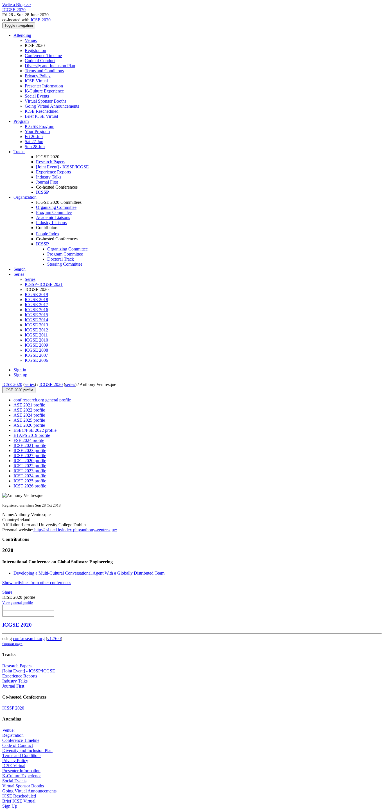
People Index (47, 233)
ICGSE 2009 (36, 345)
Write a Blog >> (16, 4)
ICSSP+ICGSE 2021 (44, 284)
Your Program (37, 131)
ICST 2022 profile (29, 465)
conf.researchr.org (29, 638)
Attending (22, 35)
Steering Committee (64, 264)
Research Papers (50, 161)
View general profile (17, 602)
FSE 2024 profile (28, 440)
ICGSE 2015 (36, 314)
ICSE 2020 (41, 19)
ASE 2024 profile (29, 415)
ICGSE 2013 (36, 324)
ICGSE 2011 (36, 335)
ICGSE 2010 (36, 340)
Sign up (20, 374)
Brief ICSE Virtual (41, 116)
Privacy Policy (38, 75)
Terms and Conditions (44, 70)
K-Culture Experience (44, 91)
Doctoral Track (60, 259)
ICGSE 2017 (36, 304)
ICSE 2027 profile (29, 455)
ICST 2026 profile (29, 486)
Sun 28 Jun (35, 146)
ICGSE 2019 (36, 294)
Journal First (47, 182)
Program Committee (54, 212)
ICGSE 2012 (36, 329)
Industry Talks (48, 177)
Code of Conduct (40, 60)
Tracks (19, 151)
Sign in (19, 369)
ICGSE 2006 (36, 360)
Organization (25, 197)
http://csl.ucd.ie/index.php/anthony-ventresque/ (75, 529)
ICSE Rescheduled (41, 111)
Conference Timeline (43, 55)
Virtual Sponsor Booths (45, 101)
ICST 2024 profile (29, 475)
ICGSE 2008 (36, 350)
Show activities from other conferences (36, 582)
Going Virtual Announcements (52, 106)
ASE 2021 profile (29, 405)
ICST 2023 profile (29, 470)
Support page (12, 644)
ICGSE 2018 (36, 299)
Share (7, 592)
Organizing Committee (56, 207)
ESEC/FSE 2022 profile (35, 430)
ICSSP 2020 (13, 708)
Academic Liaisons (53, 217)
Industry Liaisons (51, 222)
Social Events (37, 96)
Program (21, 121)
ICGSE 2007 (36, 355)
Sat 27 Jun (34, 141)
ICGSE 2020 (51, 384)
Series (30, 279)
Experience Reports (53, 172)
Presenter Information (44, 85)
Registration (35, 50)
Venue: (31, 40)
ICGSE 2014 (36, 319)
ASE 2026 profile (29, 425)
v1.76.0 (54, 638)
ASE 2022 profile (29, 410)
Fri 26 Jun (34, 136)
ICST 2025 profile (29, 480)
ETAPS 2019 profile (31, 435)
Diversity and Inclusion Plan (50, 65)
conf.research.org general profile (42, 399)
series (30, 384)
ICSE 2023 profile (29, 450)
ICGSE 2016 (36, 309)
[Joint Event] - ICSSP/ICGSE (62, 166)
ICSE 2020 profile (18, 390)
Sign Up (9, 806)
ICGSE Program (39, 126)
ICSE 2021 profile (29, 445)
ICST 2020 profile (29, 460)
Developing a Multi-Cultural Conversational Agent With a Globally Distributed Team (88, 573)
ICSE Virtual (36, 80)
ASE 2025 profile (29, 420)
